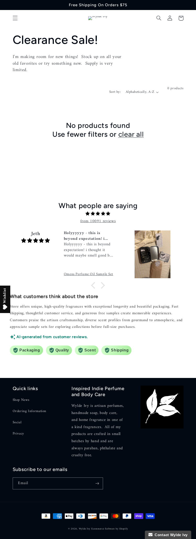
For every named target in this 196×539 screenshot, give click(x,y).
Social (17, 422)
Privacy (18, 433)
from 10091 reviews (98, 221)
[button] (15, 18)
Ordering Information (30, 411)
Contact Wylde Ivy (170, 535)
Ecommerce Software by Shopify (109, 529)
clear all (131, 134)
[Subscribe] (97, 483)
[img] (98, 214)
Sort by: (115, 92)
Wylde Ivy (85, 529)
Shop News (21, 400)
